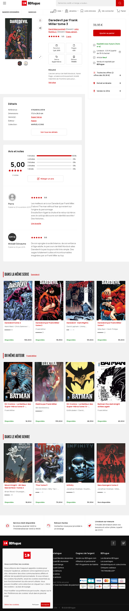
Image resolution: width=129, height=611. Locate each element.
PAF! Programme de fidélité (87, 564)
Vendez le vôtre (103, 91)
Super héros (36, 117)
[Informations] (120, 52)
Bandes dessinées (10, 12)
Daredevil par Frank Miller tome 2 (47, 324)
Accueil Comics (57, 567)
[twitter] (123, 543)
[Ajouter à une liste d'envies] (40, 20)
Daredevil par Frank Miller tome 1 (109, 324)
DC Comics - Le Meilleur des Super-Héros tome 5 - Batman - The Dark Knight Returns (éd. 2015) (18, 408)
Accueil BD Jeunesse (59, 561)
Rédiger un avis (47, 179)
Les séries (55, 574)
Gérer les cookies (11, 604)
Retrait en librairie (104, 83)
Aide (59, 11)
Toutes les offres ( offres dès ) (103, 73)
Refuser (35, 604)
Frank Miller (31, 356)
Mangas (32, 12)
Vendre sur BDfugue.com (86, 558)
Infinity (70, 485)
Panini (34, 121)
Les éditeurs (56, 571)
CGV (55, 607)
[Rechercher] (120, 3)
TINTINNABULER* (108, 571)
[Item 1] (26, 63)
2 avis (68, 36)
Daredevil (35, 274)
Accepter (45, 604)
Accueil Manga (57, 564)
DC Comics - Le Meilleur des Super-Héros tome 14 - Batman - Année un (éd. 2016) (80, 408)
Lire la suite (36, 223)
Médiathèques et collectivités (113, 564)
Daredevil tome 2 (13, 322)
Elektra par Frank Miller (46, 404)
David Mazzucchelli (57, 29)
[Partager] (40, 28)
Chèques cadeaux (108, 567)
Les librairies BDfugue (110, 558)
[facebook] (113, 543)
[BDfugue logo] (31, 3)
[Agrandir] (40, 57)
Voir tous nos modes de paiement (65, 585)
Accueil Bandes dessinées (62, 558)
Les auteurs (56, 577)
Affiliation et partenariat (85, 561)
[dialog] (28, 578)
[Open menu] (4, 3)
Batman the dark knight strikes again (109, 405)
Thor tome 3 (41, 485)
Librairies (73, 11)
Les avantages (107, 561)
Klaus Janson (71, 32)
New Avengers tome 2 (108, 485)
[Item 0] (20, 63)
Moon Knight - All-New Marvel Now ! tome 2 (15, 486)
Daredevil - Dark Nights (77, 322)
